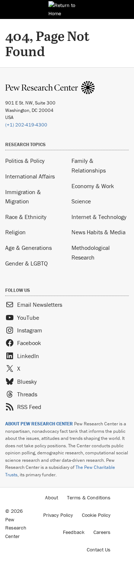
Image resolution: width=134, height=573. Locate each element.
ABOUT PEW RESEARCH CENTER (39, 424)
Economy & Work (92, 186)
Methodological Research (90, 252)
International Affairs (30, 176)
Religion (15, 232)
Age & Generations (28, 247)
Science (81, 201)
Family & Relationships (88, 165)
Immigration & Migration (23, 196)
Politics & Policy (25, 160)
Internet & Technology (99, 216)
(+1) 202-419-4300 (26, 125)
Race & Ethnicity (26, 216)
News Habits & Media (98, 232)
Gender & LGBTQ (26, 263)
